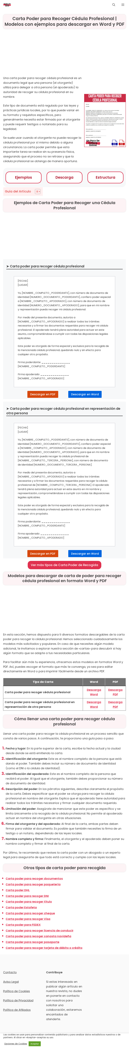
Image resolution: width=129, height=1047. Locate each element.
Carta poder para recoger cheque (30, 913)
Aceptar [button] (35, 1043)
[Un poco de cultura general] (7, 5)
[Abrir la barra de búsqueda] (113, 5)
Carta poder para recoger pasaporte (32, 942)
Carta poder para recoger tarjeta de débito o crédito (44, 948)
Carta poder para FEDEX (23, 925)
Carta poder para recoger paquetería (33, 884)
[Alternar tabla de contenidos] (36, 191)
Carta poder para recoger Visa (28, 919)
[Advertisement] (64, 54)
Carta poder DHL (18, 890)
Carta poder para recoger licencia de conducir (39, 930)
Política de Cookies (16, 991)
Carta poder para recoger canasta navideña (38, 936)
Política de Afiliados (17, 1010)
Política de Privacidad (18, 1000)
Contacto (10, 972)
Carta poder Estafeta (21, 907)
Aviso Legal (11, 982)
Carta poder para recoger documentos (34, 878)
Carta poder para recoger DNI (27, 896)
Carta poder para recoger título (29, 902)
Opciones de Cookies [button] (15, 1043)
